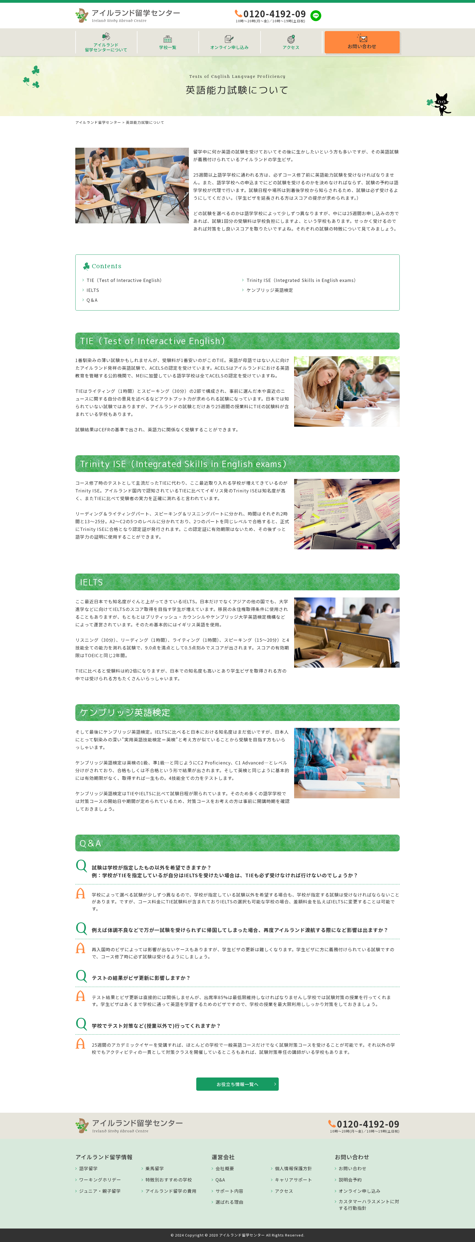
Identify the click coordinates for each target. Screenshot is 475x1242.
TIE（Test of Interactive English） (125, 280)
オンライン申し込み (360, 1191)
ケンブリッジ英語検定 (270, 290)
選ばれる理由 (230, 1202)
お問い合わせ (353, 1168)
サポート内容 (230, 1191)
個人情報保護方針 (293, 1168)
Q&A (220, 1179)
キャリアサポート (293, 1179)
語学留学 (88, 1168)
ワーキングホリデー (100, 1179)
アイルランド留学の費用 (171, 1191)
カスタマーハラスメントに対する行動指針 (369, 1204)
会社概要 (225, 1168)
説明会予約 (350, 1179)
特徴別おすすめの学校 (168, 1179)
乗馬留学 (154, 1168)
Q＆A (92, 300)
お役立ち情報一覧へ (238, 1084)
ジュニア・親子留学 (100, 1191)
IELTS (93, 290)
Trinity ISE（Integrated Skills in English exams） (302, 280)
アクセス (284, 1191)
